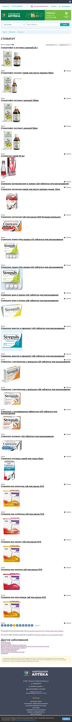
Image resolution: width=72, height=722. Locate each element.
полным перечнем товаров (54, 631)
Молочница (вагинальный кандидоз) (13, 648)
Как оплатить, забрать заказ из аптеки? (36, 703)
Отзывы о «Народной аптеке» (36, 712)
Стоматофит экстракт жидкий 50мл (19, 128)
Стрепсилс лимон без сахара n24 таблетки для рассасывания (32, 267)
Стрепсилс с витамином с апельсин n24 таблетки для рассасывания (35, 361)
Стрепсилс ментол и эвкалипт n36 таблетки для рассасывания (33, 356)
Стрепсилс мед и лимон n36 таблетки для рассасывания (29, 300)
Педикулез (4, 653)
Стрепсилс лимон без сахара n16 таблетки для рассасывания (32, 239)
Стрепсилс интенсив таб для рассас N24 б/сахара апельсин (31, 217)
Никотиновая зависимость (10, 649)
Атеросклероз (5, 642)
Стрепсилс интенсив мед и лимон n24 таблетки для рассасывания (35, 183)
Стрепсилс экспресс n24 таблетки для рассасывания (27, 436)
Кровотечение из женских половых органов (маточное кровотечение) (25, 646)
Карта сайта (36, 708)
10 (29, 625)
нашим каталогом (35, 631)
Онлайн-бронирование (41, 6)
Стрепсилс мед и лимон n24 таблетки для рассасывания (29, 295)
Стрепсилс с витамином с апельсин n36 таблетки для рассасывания (35, 389)
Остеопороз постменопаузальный (12, 652)
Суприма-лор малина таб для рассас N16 (21, 569)
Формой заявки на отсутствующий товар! (49, 635)
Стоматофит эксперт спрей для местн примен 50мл (27, 72)
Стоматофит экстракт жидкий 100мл (20, 100)
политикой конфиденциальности (26, 720)
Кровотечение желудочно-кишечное (13, 645)
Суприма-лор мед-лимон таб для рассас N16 (23, 597)
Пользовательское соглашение (36, 710)
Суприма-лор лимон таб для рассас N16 (21, 541)
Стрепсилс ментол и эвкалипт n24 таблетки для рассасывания (33, 328)
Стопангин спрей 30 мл (12, 155)
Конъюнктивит (6, 644)
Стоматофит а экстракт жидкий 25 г (19, 47)
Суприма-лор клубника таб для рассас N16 (22, 514)
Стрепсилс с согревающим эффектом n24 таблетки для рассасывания (29, 412)
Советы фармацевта (36, 714)
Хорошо (66, 719)
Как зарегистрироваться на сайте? (36, 705)
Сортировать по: (51, 45)
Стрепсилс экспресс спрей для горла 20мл (22, 458)
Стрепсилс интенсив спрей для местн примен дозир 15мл (30, 189)
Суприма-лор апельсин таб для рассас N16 (22, 486)
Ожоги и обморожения (9, 651)
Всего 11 (37, 625)
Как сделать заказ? (36, 701)
